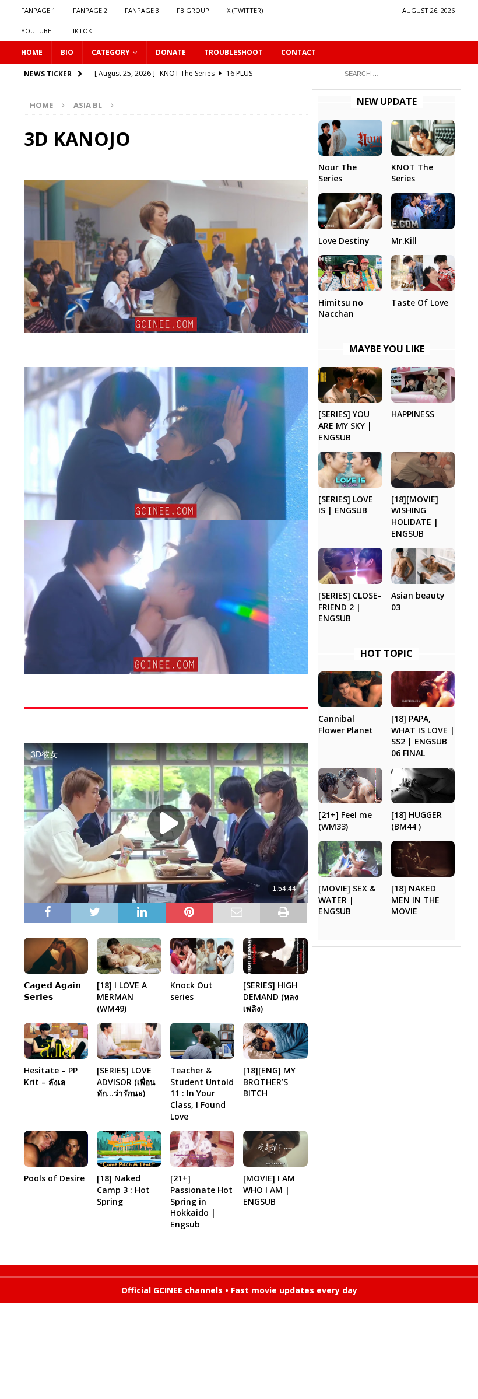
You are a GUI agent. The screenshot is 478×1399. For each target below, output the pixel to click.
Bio (67, 52)
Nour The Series (337, 173)
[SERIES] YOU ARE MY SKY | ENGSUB (345, 425)
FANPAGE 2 (90, 10)
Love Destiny (344, 240)
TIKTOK (80, 30)
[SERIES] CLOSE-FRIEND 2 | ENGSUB (349, 607)
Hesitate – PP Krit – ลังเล (51, 1076)
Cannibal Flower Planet (345, 724)
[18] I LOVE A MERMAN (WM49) (122, 996)
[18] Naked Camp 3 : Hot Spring (123, 1189)
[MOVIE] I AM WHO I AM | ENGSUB (269, 1189)
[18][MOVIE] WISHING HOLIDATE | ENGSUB (414, 516)
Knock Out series (191, 991)
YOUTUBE (36, 30)
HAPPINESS (412, 413)
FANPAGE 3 (142, 10)
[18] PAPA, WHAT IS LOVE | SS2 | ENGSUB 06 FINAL (423, 735)
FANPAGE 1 (38, 10)
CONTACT (298, 52)
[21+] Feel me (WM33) (345, 820)
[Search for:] (396, 72)
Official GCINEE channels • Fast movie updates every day (239, 1290)
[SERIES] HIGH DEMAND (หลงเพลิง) (270, 996)
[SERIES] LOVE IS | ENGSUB (345, 505)
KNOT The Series (412, 173)
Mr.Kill (404, 240)
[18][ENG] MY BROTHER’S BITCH (269, 1082)
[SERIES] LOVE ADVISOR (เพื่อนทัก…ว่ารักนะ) (126, 1082)
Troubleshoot (233, 52)
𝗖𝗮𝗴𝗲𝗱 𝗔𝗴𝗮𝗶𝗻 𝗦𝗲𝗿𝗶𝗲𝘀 (52, 991)
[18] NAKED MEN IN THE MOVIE (415, 900)
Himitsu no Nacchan (340, 308)
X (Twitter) (245, 10)
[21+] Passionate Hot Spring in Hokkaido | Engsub (201, 1201)
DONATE (171, 52)
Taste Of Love (419, 302)
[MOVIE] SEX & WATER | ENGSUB (346, 900)
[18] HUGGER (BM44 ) (416, 820)
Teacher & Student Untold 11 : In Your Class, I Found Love (202, 1093)
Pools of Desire (54, 1178)
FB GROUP (193, 10)
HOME (32, 52)
